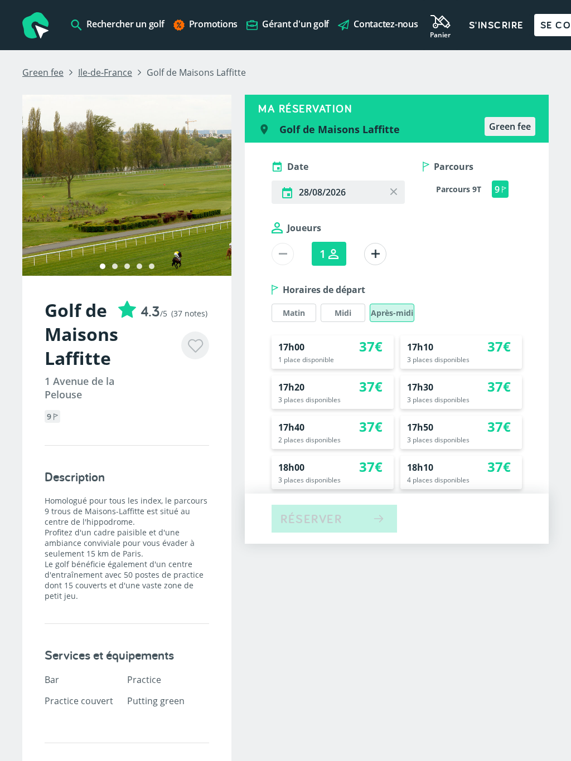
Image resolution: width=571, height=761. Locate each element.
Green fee (43, 72)
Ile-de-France (105, 72)
